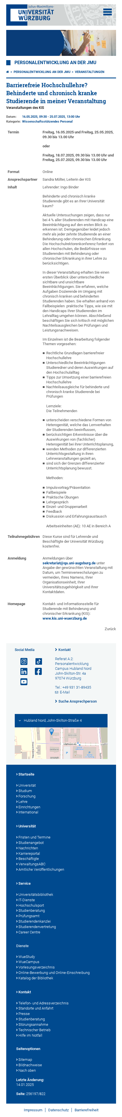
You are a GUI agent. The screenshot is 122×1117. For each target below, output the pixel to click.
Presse (24, 1014)
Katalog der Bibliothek (35, 978)
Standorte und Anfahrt (35, 1008)
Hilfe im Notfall (30, 1035)
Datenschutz (58, 1110)
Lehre (23, 801)
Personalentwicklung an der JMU (55, 62)
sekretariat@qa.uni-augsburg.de (69, 563)
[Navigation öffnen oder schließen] (107, 12)
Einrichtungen (29, 807)
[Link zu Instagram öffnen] (21, 662)
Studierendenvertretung (37, 927)
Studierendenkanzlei (34, 921)
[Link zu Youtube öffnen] (21, 682)
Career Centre (29, 932)
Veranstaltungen (89, 72)
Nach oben (27, 1070)
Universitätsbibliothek (35, 894)
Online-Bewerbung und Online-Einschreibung (54, 972)
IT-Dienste (26, 900)
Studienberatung (31, 910)
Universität (27, 785)
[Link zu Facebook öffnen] (36, 672)
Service (24, 883)
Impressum (33, 1110)
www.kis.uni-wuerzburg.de (65, 618)
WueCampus (28, 962)
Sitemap (25, 1059)
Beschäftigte (28, 858)
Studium (25, 791)
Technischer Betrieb (34, 1030)
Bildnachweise (30, 1065)
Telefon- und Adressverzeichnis (43, 1003)
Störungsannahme (33, 1024)
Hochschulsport (31, 905)
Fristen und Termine (34, 837)
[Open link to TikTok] (36, 662)
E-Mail (65, 692)
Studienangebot (31, 843)
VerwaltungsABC (31, 864)
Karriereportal (29, 853)
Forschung (26, 796)
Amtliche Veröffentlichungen (41, 869)
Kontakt (64, 650)
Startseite (26, 774)
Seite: (20, 1094)
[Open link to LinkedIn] (21, 672)
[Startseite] (7, 72)
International (28, 812)
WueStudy (26, 957)
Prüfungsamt (28, 916)
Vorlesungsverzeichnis (36, 967)
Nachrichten (28, 848)
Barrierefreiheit (86, 1110)
